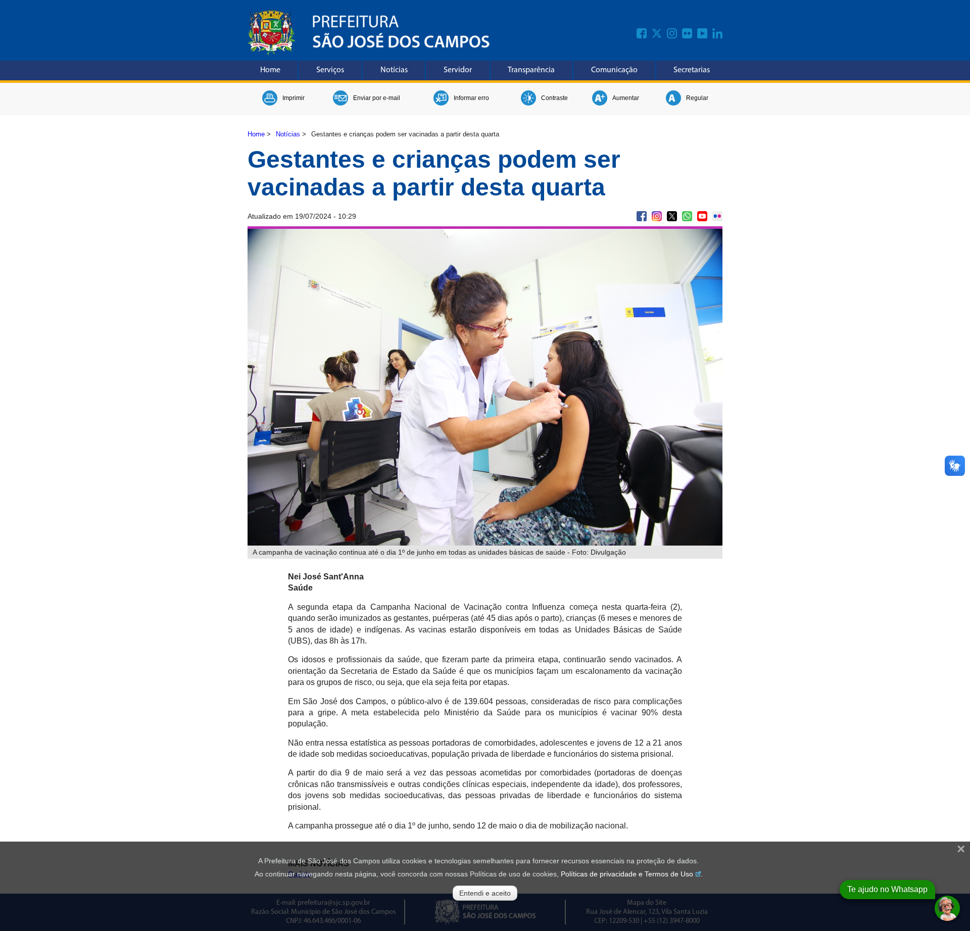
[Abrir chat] (947, 908)
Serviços (330, 70)
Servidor (458, 70)
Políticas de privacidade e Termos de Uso (627, 874)
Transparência (531, 70)
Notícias (394, 70)
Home (270, 70)
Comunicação (614, 70)
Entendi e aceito (485, 893)
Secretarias (691, 70)
